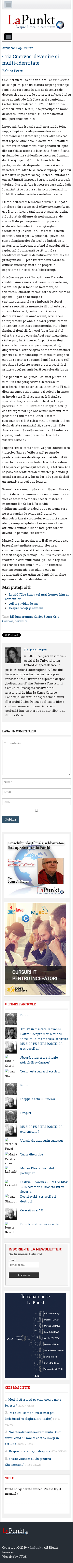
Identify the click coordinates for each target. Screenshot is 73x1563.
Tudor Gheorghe (31, 1154)
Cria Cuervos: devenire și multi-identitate (30, 59)
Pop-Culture (24, 48)
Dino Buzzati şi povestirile (39, 1224)
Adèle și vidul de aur (23, 604)
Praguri (25, 1113)
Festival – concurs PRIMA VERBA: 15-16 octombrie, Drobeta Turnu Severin (44, 1187)
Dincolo (25, 1015)
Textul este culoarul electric (40, 1071)
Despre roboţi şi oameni (26, 608)
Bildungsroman (21, 617)
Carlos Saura (43, 617)
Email (12, 1260)
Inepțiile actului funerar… (38, 1099)
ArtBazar (8, 48)
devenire (21, 621)
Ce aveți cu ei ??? (31, 1210)
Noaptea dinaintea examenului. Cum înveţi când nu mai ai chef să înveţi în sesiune (33, 1438)
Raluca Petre (12, 71)
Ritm (24, 1085)
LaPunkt (36, 1547)
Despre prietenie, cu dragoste (29, 1451)
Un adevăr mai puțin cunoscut (41, 1140)
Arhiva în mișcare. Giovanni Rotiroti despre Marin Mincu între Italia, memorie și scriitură (44, 1034)
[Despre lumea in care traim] (36, 21)
